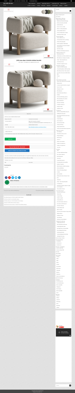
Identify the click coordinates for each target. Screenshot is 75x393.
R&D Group (58, 268)
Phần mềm (65, 5)
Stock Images (58, 288)
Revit (57, 303)
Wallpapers (58, 286)
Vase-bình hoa (59, 217)
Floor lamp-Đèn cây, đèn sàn (62, 224)
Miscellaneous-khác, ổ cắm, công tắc (63, 70)
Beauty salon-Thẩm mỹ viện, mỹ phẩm (63, 81)
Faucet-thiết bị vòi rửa (61, 37)
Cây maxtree (38, 3)
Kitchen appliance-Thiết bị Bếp (62, 43)
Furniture (21, 186)
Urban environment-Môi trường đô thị (63, 128)
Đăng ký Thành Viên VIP (32, 3)
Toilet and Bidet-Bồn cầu (61, 30)
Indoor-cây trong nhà (60, 141)
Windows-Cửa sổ (60, 108)
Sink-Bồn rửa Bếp (60, 48)
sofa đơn (46, 186)
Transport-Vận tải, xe (60, 104)
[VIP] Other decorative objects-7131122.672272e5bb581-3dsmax (15, 204)
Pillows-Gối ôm (59, 213)
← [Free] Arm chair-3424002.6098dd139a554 (11, 190)
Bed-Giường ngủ (60, 156)
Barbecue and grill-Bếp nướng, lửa (63, 111)
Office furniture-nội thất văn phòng (63, 166)
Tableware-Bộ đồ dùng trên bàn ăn (63, 50)
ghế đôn (33, 186)
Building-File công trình (61, 113)
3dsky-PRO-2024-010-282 (35, 62)
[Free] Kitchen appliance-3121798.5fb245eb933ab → (45, 190)
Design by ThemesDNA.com (37, 391)
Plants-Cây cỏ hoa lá (59, 130)
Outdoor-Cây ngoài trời (61, 143)
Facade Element (60, 118)
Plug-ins (57, 295)
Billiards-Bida (59, 83)
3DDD (57, 262)
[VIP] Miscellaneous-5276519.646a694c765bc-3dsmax (13, 200)
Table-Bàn (59, 179)
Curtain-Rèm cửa (60, 199)
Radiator (58, 94)
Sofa (58, 177)
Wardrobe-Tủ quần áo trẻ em (62, 63)
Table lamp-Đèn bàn (60, 232)
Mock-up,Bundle (59, 290)
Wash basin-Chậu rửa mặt (61, 34)
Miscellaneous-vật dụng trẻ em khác (63, 57)
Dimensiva (58, 274)
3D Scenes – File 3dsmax (31, 5)
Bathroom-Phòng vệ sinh (60, 19)
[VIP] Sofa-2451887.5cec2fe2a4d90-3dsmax (11, 199)
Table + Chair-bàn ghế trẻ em (62, 59)
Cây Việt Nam (59, 131)
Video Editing (43, 5)
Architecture (58, 110)
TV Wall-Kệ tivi (59, 183)
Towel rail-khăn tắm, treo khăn (62, 32)
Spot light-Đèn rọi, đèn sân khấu (62, 228)
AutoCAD (58, 299)
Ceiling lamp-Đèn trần (61, 222)
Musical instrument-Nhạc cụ (62, 92)
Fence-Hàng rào (60, 120)
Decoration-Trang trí (60, 190)
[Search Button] (71, 1)
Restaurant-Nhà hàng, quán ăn (62, 96)
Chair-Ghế (59, 158)
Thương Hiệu (48, 5)
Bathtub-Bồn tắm (60, 24)
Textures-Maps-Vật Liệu (55, 3)
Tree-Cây (58, 147)
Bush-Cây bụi (59, 137)
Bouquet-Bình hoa (60, 135)
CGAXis (57, 264)
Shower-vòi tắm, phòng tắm (62, 28)
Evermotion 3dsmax (63, 3)
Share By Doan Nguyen (60, 276)
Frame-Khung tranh (60, 207)
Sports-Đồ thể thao (60, 100)
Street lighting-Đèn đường (61, 230)
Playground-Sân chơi (60, 126)
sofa (39, 186)
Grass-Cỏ (58, 139)
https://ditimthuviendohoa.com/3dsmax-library (37, 127)
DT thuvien (21, 62)
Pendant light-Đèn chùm (61, 226)
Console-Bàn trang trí (61, 160)
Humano (57, 256)
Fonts (57, 292)
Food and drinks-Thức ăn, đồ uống (63, 39)
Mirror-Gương (59, 209)
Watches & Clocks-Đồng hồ (61, 219)
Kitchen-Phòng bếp (59, 36)
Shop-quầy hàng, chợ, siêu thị (62, 98)
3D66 (57, 260)
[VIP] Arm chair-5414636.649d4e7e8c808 (28, 60)
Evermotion (58, 266)
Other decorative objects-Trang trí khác (64, 211)
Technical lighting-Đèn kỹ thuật (62, 234)
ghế (23, 186)
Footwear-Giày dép (60, 205)
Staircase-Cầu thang (60, 102)
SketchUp (58, 305)
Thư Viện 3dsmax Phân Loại (33, 0)
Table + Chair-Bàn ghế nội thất (62, 181)
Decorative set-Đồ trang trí (62, 203)
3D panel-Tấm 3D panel (61, 192)
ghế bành (26, 186)
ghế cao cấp (29, 186)
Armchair (18, 186)
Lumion (57, 307)
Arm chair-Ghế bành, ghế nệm (62, 152)
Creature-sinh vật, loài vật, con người (63, 85)
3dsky (57, 258)
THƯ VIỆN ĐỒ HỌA (8, 3)
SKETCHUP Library (55, 5)
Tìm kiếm (57, 9)
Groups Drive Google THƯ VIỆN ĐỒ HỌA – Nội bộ (21, 0)
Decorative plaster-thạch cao (62, 201)
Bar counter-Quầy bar (61, 154)
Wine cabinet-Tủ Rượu (61, 188)
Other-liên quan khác (60, 122)
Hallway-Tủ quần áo (60, 164)
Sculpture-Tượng (60, 215)
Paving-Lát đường (60, 124)
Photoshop (58, 301)
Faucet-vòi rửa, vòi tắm (61, 26)
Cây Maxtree (11, 0)
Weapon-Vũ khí (59, 106)
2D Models (60, 5)
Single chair (36, 186)
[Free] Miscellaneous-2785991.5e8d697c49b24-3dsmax (13, 197)
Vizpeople (58, 270)
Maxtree (57, 272)
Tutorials (38, 5)
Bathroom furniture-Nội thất (62, 22)
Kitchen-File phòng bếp (61, 41)
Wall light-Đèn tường (60, 236)
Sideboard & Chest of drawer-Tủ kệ (63, 175)
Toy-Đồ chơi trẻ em (60, 61)
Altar (58, 150)
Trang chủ (5, 0)
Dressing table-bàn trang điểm (62, 162)
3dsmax (57, 297)
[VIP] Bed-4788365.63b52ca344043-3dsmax (11, 202)
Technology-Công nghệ (60, 65)
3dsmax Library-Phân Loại (46, 3)
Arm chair (15, 186)
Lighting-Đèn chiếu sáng (60, 221)
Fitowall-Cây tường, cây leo (61, 133)
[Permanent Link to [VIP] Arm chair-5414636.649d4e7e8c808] (28, 33)
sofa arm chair (42, 186)
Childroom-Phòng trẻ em (60, 52)
